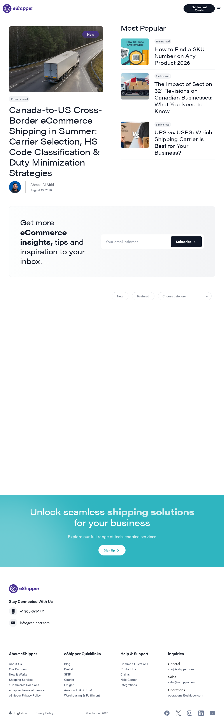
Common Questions (134, 664)
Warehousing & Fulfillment (82, 695)
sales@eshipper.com (182, 682)
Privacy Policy (44, 713)
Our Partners (18, 669)
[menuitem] (19, 713)
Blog (67, 664)
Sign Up (109, 550)
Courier (69, 679)
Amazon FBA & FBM (78, 690)
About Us (15, 664)
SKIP (67, 674)
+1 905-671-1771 (32, 611)
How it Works (18, 674)
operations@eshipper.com (185, 695)
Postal (68, 669)
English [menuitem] (19, 713)
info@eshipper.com (35, 622)
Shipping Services (21, 679)
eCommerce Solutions (24, 685)
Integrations (129, 685)
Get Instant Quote (199, 8)
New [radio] (120, 296)
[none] (19, 713)
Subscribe (184, 241)
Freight (69, 685)
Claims (125, 674)
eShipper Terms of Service (26, 690)
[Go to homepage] (18, 8)
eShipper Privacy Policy (25, 695)
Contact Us (128, 669)
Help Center (129, 679)
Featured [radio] (143, 296)
